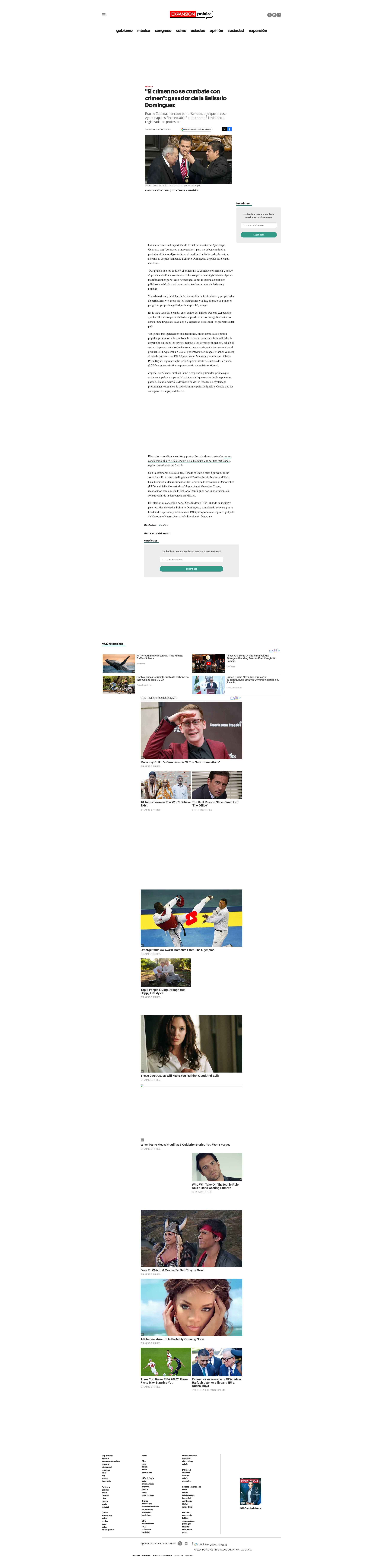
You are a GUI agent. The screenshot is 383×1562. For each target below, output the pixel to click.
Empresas (105, 1458)
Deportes (145, 1486)
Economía (105, 1464)
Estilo (144, 1481)
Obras (104, 1472)
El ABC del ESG (187, 1461)
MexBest (187, 1512)
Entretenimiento (148, 1483)
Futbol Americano (188, 1495)
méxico (143, 30)
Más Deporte (187, 1501)
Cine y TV (145, 1489)
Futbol (184, 1489)
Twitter (269, 15)
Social (144, 1526)
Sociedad (236, 30)
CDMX (181, 30)
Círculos (105, 1521)
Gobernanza (146, 1529)
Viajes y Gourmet (108, 1529)
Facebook (279, 15)
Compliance (146, 1556)
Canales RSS (179, 1556)
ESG (103, 1475)
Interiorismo (146, 1515)
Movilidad (145, 1532)
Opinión (104, 1504)
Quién (105, 1512)
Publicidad (136, 1556)
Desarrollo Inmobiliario (150, 1506)
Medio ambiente (148, 1523)
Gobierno (105, 1489)
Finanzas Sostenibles (189, 1455)
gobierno (124, 30)
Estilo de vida (147, 1472)
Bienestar (185, 1526)
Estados (105, 1501)
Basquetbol (186, 1498)
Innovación (186, 1458)
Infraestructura (147, 1509)
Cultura (144, 1455)
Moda (104, 1524)
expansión (258, 30)
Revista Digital (187, 1506)
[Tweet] (224, 129)
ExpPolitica (180, 1543)
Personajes (186, 1523)
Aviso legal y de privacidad (162, 1556)
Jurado (184, 1532)
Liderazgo (185, 1475)
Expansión (107, 1455)
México (149, 87)
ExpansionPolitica (192, 1543)
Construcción (147, 1503)
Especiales (186, 1481)
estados (198, 30)
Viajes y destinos (188, 1521)
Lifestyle (185, 1503)
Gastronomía (187, 1515)
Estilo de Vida (187, 1529)
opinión (216, 30)
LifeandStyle (106, 1481)
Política (164, 525)
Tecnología (106, 1470)
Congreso (105, 1495)
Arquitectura (146, 1512)
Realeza (104, 1518)
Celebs (144, 1469)
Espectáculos (107, 1515)
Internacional (106, 1467)
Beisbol (185, 1492)
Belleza (104, 1527)
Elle (144, 1461)
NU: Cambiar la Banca (250, 1508)
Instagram (274, 15)
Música (144, 1492)
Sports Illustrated (191, 1486)
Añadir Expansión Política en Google (197, 129)
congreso (163, 30)
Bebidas (185, 1518)
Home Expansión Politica (111, 1461)
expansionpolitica (186, 1543)
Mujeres (105, 1478)
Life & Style (148, 1478)
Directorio (189, 1556)
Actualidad (186, 1472)
